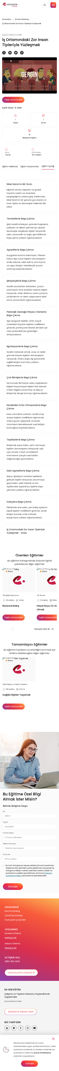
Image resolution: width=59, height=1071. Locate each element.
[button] (53, 5)
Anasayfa (6, 19)
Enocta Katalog (22, 19)
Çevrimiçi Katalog (13, 915)
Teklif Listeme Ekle (13, 99)
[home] (10, 5)
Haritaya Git (10, 937)
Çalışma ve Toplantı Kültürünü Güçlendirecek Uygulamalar (27, 995)
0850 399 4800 (12, 961)
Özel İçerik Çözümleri (15, 919)
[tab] (10, 166)
